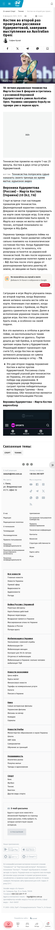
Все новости (14, 574)
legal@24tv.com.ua (34, 897)
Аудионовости (14, 592)
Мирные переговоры (17, 615)
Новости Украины (15, 581)
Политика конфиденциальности (12, 545)
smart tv (11, 856)
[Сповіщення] (52, 3)
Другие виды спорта (16, 794)
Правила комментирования (37, 525)
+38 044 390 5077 (37, 474)
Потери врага (13, 630)
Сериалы (11, 720)
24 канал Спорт (9, 11)
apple (29, 849)
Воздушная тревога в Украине (21, 619)
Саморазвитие (14, 744)
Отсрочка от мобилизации (19, 656)
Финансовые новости (17, 683)
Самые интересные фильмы (20, 706)
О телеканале (8, 527)
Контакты (33, 534)
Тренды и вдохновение (18, 767)
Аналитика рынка (15, 760)
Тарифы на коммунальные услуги (22, 686)
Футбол (11, 783)
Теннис (21, 11)
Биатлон (11, 790)
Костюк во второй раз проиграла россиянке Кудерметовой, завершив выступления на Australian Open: (39, 11)
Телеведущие (8, 531)
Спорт (11, 776)
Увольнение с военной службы (21, 642)
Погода (11, 595)
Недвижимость (15, 756)
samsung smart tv (29, 856)
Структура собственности (40, 543)
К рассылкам (17, 832)
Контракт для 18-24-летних (19, 653)
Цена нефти (13, 675)
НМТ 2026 (12, 740)
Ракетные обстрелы (16, 608)
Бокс (10, 779)
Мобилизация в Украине (20, 638)
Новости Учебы (15, 729)
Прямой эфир (14, 585)
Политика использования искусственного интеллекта (13, 552)
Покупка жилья (14, 763)
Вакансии (33, 539)
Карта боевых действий (18, 612)
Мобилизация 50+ (15, 646)
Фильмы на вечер (15, 713)
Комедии (11, 717)
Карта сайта (34, 552)
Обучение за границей (18, 747)
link (31, 484)
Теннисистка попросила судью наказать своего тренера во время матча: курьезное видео (26, 178)
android (11, 849)
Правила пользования (12, 540)
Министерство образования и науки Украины (28, 733)
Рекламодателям (10, 535)
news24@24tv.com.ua (12, 474)
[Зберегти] (47, 48)
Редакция (7, 518)
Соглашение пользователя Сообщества (40, 518)
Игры (32, 556)
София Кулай (15, 40)
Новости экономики (18, 672)
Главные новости (15, 577)
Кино (10, 702)
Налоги (11, 690)
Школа (10, 736)
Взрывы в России (15, 626)
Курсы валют (13, 679)
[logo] (17, 4)
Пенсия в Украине (15, 693)
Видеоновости (14, 588)
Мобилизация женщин (18, 649)
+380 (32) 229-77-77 (19, 894)
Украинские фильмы (17, 710)
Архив (32, 548)
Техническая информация (40, 530)
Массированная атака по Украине (22, 622)
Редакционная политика (13, 522)
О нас (5, 513)
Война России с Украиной (21, 604)
